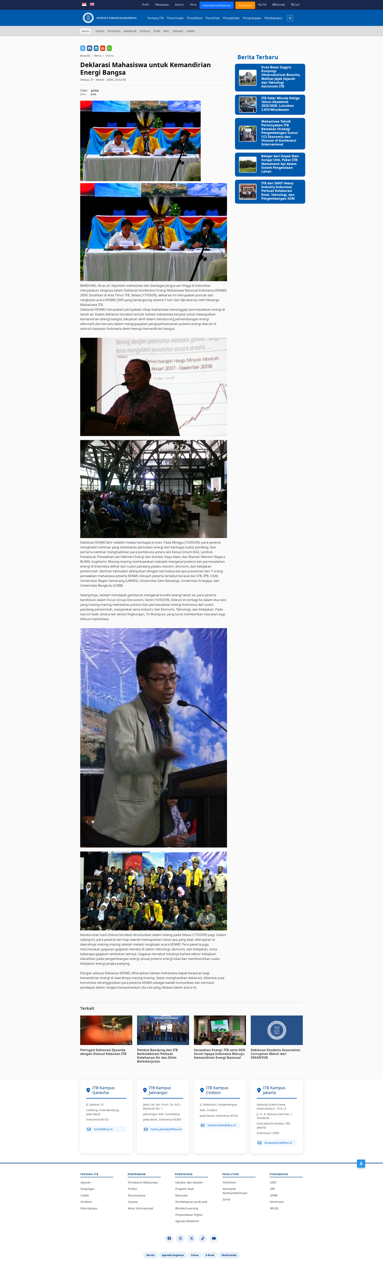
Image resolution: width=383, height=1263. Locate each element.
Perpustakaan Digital (188, 1215)
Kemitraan (277, 1202)
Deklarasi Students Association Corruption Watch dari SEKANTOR (275, 1054)
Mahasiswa (162, 4)
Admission (245, 5)
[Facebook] (169, 1238)
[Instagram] (180, 1238)
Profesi (132, 1189)
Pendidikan (194, 18)
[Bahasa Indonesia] (84, 4)
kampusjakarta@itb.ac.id (278, 1142)
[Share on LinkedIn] (96, 48)
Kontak (280, 4)
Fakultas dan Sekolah (188, 1182)
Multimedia (229, 1255)
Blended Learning (186, 1208)
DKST (273, 1182)
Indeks (191, 31)
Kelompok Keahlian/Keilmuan (235, 1191)
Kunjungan (87, 1189)
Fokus (194, 1255)
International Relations (217, 5)
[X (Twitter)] (191, 1238)
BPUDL (274, 1208)
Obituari (178, 31)
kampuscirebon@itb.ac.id (222, 1125)
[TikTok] (203, 1238)
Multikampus (273, 18)
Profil (145, 4)
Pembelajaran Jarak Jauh (191, 1202)
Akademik (130, 31)
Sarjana (133, 1202)
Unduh (85, 1195)
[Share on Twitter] (82, 48)
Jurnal (226, 1199)
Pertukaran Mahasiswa (143, 1182)
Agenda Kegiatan (173, 1255)
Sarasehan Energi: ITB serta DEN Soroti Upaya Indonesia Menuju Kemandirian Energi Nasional (219, 1054)
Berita (97, 55)
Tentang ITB (155, 18)
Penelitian (213, 18)
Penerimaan (175, 18)
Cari (297, 4)
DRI (272, 1189)
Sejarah (85, 1182)
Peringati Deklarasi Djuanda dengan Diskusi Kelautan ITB (103, 1052)
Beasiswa (181, 1195)
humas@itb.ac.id (103, 1129)
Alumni (179, 4)
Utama (100, 31)
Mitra (193, 4)
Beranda (85, 55)
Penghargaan (252, 18)
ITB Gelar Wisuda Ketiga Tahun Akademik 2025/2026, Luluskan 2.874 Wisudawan (280, 104)
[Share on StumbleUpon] (102, 48)
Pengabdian (231, 18)
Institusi (145, 31)
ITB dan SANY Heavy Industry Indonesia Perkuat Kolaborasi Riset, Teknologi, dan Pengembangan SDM (278, 191)
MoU (166, 31)
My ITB (262, 4)
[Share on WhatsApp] (109, 48)
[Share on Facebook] (89, 48)
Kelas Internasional (140, 1208)
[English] (92, 4)
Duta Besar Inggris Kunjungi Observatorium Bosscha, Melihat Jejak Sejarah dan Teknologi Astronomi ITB (281, 76)
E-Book (210, 1255)
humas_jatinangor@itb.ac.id (166, 1129)
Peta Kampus (89, 1208)
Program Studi (184, 1189)
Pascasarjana (136, 1195)
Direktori (86, 1202)
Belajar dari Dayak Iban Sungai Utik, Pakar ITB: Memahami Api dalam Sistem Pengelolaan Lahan (280, 164)
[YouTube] (214, 1238)
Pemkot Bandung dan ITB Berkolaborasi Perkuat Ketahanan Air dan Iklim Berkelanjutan (157, 1056)
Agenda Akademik (187, 1221)
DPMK (274, 1195)
